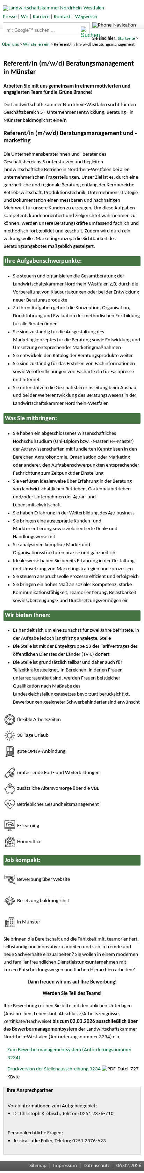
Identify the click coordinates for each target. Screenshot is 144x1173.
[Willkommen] (52, 8)
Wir (24, 17)
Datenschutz (97, 1165)
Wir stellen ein (36, 44)
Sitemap (37, 1165)
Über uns (10, 44)
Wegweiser (86, 17)
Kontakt (62, 17)
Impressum (65, 1165)
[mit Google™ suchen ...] (85, 32)
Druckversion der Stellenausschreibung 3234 (54, 1069)
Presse (9, 17)
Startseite (126, 38)
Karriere (41, 17)
